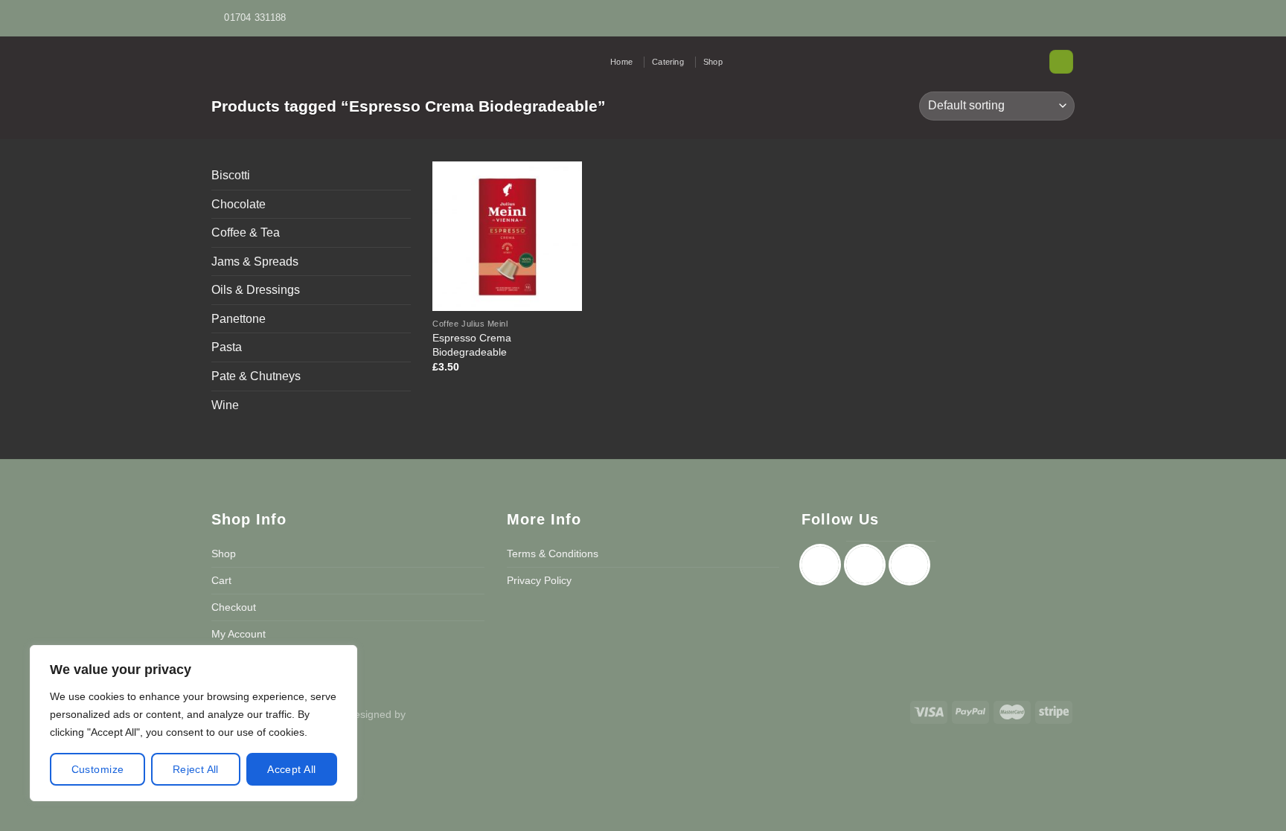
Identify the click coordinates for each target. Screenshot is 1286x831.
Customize (97, 769)
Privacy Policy (539, 580)
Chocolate (238, 204)
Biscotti (230, 175)
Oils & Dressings (255, 289)
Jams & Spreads (254, 261)
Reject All (196, 769)
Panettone (238, 318)
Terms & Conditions (552, 553)
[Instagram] (868, 565)
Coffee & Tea (245, 232)
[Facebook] (824, 565)
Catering (668, 61)
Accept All (291, 769)
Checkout (233, 607)
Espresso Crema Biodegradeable (471, 345)
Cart (221, 580)
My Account (238, 634)
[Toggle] (405, 233)
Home (621, 61)
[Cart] (1061, 62)
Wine (225, 405)
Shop (713, 61)
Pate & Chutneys (256, 376)
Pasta (226, 347)
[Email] (913, 565)
